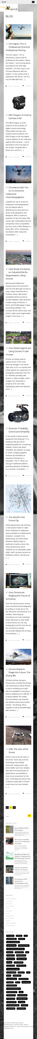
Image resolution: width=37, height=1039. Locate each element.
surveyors (24, 1005)
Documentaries (10, 906)
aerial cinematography (13, 942)
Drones (8, 908)
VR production (21, 1008)
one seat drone (11, 995)
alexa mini (9, 952)
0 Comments (28, 86)
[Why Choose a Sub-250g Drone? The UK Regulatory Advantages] (9, 841)
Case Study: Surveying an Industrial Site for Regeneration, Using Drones (18, 274)
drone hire (10, 959)
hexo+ (17, 982)
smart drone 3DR (11, 1002)
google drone (17, 975)
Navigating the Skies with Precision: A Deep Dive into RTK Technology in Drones (22, 856)
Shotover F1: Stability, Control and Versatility (19, 430)
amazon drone (19, 952)
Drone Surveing (21, 965)
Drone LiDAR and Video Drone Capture (21, 829)
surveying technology (12, 1005)
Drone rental (22, 959)
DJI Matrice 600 (21, 955)
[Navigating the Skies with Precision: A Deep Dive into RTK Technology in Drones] (9, 856)
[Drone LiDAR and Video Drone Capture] (9, 829)
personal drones (22, 995)
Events (7, 913)
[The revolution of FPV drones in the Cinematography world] (9, 880)
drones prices (10, 965)
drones (9, 962)
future (8, 975)
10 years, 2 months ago (14, 396)
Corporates (9, 903)
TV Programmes (10, 925)
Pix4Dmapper (10, 998)
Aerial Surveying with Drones (15, 949)
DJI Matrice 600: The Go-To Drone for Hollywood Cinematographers (17, 192)
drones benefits (18, 962)
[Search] (29, 815)
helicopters (10, 982)
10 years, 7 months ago (14, 717)
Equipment (9, 911)
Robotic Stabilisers (11, 923)
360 (26, 935)
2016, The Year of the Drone (18, 751)
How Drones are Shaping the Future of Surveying (18, 595)
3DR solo (19, 935)
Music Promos (10, 918)
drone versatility (11, 972)
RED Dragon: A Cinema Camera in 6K (20, 117)
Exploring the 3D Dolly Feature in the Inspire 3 (21, 869)
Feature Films (9, 915)
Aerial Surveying (23, 945)
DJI (27, 952)
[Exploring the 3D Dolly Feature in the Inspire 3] (9, 869)
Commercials (9, 901)
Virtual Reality (10, 1008)
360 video (21, 939)
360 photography (11, 939)
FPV (28, 972)
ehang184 (21, 972)
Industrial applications (13, 988)
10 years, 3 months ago (14, 564)
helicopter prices (24, 979)
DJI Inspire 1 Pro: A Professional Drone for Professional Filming (18, 47)
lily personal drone (11, 992)
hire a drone (26, 982)
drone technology (12, 969)
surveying (21, 1002)
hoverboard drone (11, 985)
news (21, 992)
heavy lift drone (11, 979)
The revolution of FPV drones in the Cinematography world (21, 881)
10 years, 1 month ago (13, 86)
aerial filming (11, 945)
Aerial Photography (11, 898)
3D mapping (10, 935)
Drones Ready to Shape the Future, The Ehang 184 (18, 672)
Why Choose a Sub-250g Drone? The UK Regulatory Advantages (22, 841)
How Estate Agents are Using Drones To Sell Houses (18, 351)
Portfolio (8, 920)
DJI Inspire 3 (10, 955)
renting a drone (22, 999)
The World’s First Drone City (17, 519)
